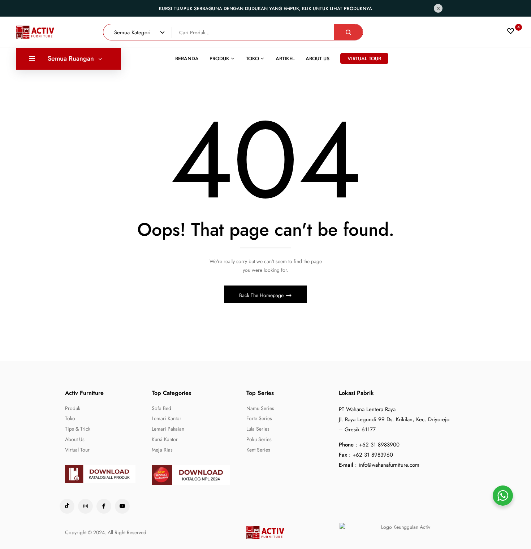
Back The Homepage (262, 295)
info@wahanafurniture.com (389, 465)
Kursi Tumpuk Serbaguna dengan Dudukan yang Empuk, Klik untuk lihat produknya (265, 8)
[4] (511, 32)
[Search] (348, 32)
